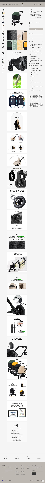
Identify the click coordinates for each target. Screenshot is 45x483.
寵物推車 (10, 4)
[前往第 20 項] (3, 68)
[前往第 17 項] (3, 59)
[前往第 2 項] (3, 13)
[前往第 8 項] (3, 31)
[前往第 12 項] (3, 43)
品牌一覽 (13, 4)
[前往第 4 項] (3, 19)
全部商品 (3, 4)
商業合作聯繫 (17, 474)
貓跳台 (7, 4)
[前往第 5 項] (3, 22)
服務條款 (17, 471)
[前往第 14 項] (3, 49)
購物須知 (17, 468)
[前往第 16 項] (3, 56)
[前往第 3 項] (3, 16)
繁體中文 (35, 4)
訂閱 (33, 473)
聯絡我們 (22, 468)
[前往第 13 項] (3, 46)
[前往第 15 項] (3, 53)
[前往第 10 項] (3, 37)
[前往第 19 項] (3, 65)
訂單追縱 (22, 471)
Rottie (30, 9)
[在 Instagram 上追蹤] (2, 477)
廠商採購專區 (23, 474)
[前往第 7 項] (3, 28)
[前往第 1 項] (3, 10)
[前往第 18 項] (3, 62)
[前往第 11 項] (3, 40)
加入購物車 (36, 29)
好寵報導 (28, 468)
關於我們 (17, 4)
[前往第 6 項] (3, 25)
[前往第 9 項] (3, 34)
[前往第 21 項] (3, 72)
